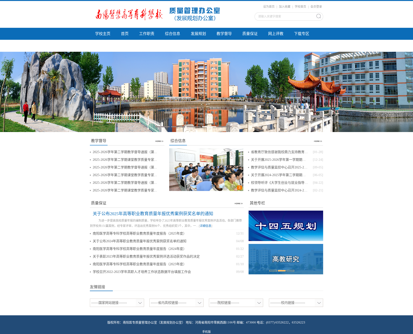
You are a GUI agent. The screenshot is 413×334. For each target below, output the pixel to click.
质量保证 (250, 34)
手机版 (206, 332)
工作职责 (146, 34)
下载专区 (301, 34)
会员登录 (316, 6)
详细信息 (205, 226)
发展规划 (198, 34)
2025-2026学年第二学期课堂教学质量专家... (125, 159)
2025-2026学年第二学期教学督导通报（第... (125, 152)
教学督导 (224, 34)
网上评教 (275, 34)
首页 (125, 34)
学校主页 (102, 34)
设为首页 (269, 6)
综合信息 (172, 34)
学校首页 (300, 6)
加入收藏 (284, 6)
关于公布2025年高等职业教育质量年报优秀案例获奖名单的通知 (153, 213)
